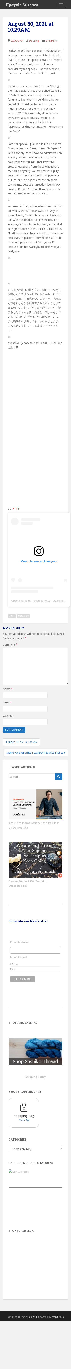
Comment (10, 644)
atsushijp (34, 40)
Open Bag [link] (24, 1119)
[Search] (58, 776)
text (15, 969)
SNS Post (51, 40)
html (15, 964)
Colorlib (33, 1316)
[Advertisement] (35, 1260)
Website (8, 716)
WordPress (58, 1316)
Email (7, 702)
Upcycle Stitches (22, 4)
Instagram (23, 615)
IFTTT (15, 508)
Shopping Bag (24, 1116)
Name (8, 689)
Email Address (19, 942)
